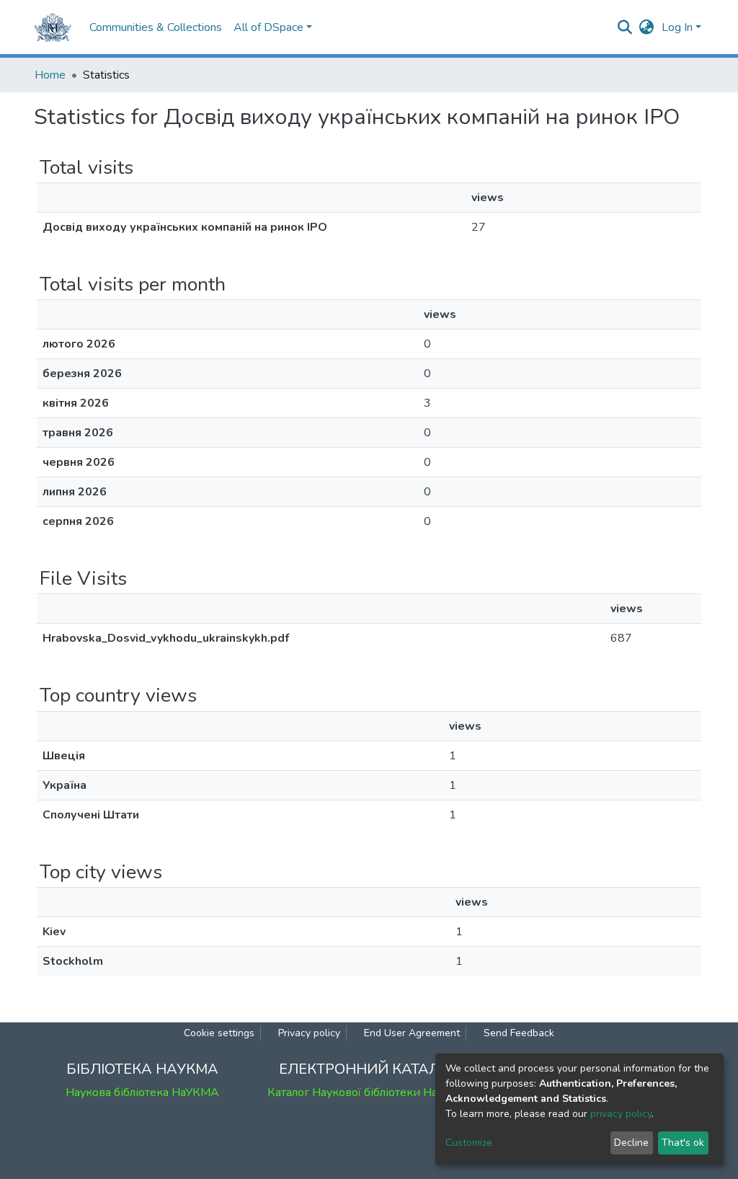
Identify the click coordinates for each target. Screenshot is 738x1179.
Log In (677, 27)
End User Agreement (412, 1033)
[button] (647, 27)
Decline (631, 1142)
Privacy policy (309, 1033)
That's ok (683, 1142)
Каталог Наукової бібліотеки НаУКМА (369, 1092)
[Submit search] (625, 27)
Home (50, 75)
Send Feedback (519, 1033)
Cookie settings (219, 1033)
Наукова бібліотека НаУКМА (142, 1092)
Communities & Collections (155, 27)
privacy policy (621, 1114)
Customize (468, 1142)
